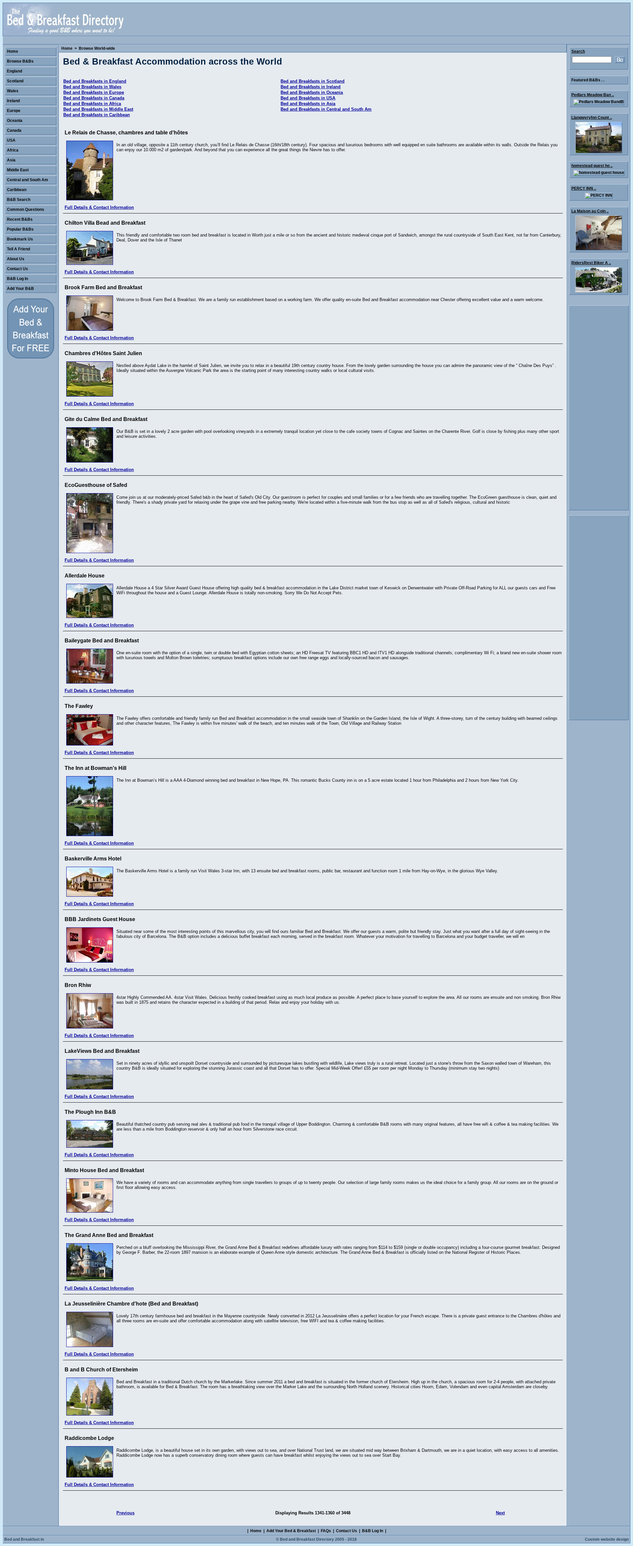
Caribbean (16, 189)
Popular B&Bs (20, 229)
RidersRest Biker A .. (591, 263)
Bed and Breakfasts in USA (308, 98)
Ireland (13, 100)
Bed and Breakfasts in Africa (92, 103)
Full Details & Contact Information (99, 207)
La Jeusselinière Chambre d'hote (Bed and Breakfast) (131, 1304)
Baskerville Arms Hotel (93, 858)
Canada (14, 130)
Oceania (14, 120)
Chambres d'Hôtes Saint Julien (103, 353)
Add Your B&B (20, 288)
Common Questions (25, 209)
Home (67, 48)
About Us (15, 259)
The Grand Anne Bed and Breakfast (109, 1235)
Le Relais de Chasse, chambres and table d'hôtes (126, 132)
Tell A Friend (18, 249)
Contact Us (17, 269)
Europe (13, 110)
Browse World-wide (97, 48)
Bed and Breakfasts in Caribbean (96, 114)
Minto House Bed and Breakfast (104, 1170)
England (14, 71)
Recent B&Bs (20, 219)
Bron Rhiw (78, 985)
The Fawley (79, 706)
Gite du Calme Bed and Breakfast (106, 419)
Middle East (18, 170)
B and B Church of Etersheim (101, 1369)
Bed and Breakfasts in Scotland (313, 81)
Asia (11, 160)
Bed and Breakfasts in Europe (93, 92)
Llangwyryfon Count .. (591, 117)
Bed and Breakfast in (24, 1539)
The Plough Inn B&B (90, 1112)
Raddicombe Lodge (89, 1438)
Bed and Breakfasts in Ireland (311, 86)
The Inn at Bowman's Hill (95, 768)
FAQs (326, 1531)
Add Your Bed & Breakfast (291, 1531)
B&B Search (18, 199)
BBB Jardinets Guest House (100, 919)
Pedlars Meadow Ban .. (592, 95)
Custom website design (607, 1539)
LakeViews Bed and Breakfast (102, 1051)
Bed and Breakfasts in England (94, 81)
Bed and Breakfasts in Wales (92, 86)
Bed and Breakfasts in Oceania (312, 92)
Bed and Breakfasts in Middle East (98, 109)
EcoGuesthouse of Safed (96, 485)
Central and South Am (27, 180)
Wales (12, 91)
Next (500, 1512)
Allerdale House (85, 575)
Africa (12, 150)
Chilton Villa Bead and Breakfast (105, 223)
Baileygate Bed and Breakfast (102, 640)
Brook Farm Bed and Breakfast (103, 287)
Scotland (15, 81)
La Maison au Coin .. (590, 211)
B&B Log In (17, 278)
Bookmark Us (20, 239)
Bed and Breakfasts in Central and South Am (326, 109)
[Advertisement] (598, 408)
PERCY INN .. (583, 188)
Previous (125, 1512)
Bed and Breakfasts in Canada (93, 98)
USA (11, 140)
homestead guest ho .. (592, 165)
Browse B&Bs (20, 61)
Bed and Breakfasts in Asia (308, 103)
